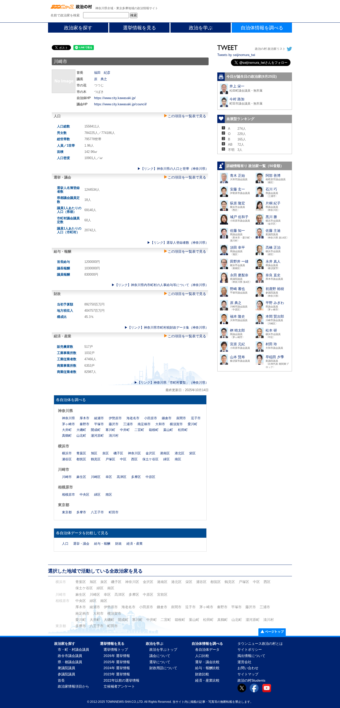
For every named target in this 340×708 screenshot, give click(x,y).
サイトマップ (247, 674)
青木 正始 (237, 175)
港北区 (179, 453)
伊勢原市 (115, 418)
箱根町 (154, 430)
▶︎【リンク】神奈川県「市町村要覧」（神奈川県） (171, 382)
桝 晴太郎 (237, 330)
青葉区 (81, 453)
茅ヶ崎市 (68, 424)
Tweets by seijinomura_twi (236, 55)
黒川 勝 (271, 217)
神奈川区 (134, 453)
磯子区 (118, 453)
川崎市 (67, 477)
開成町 (96, 430)
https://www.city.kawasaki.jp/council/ (120, 104)
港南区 (165, 453)
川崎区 (96, 477)
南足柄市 (144, 424)
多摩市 (81, 512)
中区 (123, 459)
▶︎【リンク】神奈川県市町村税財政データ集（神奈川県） (166, 327)
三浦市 (128, 424)
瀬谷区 (67, 459)
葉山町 (168, 430)
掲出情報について (251, 656)
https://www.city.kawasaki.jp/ (115, 98)
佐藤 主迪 (273, 231)
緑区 (166, 459)
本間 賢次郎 (275, 316)
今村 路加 (236, 99)
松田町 (183, 430)
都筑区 (81, 459)
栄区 (192, 453)
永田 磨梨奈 (239, 275)
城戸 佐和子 (239, 217)
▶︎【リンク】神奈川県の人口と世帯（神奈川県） (173, 169)
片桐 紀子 (273, 203)
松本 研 (271, 330)
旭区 (94, 453)
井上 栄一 (236, 86)
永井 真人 (273, 261)
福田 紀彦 (102, 72)
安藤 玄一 (237, 189)
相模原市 (68, 494)
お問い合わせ (247, 668)
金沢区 (150, 453)
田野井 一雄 (239, 261)
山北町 (81, 435)
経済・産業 (134, 543)
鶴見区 (96, 459)
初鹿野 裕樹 (275, 289)
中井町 (125, 430)
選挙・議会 (81, 543)
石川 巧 (271, 189)
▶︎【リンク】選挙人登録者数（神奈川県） (178, 242)
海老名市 (132, 418)
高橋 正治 (273, 247)
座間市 (181, 418)
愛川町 (192, 424)
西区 (134, 459)
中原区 (150, 477)
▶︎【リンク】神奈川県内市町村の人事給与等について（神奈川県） (160, 285)
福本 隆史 (237, 316)
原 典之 (100, 79)
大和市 (160, 424)
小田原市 (150, 418)
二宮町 (139, 430)
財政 (118, 543)
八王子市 (97, 512)
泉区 (105, 453)
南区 (178, 459)
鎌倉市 (166, 418)
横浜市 (67, 453)
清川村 (113, 435)
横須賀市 (176, 424)
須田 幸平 (237, 247)
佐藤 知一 (237, 231)
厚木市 (84, 418)
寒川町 (110, 430)
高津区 (121, 477)
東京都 (67, 512)
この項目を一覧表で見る (187, 116)
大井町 (67, 430)
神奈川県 (68, 418)
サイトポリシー (249, 649)
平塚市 (99, 424)
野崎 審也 (237, 289)
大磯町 (81, 430)
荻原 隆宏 (237, 203)
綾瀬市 (99, 418)
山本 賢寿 (237, 357)
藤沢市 (113, 424)
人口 (65, 543)
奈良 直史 (273, 275)
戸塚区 (110, 459)
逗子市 (196, 418)
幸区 (109, 477)
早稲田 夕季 (275, 357)
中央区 (84, 494)
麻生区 (81, 477)
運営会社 (244, 662)
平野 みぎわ (275, 303)
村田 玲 (271, 344)
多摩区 (136, 477)
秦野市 (84, 424)
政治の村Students (251, 680)
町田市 (113, 512)
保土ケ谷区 (150, 459)
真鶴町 (67, 435)
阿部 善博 (273, 175)
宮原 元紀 (237, 344)
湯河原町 (97, 435)
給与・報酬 (102, 543)
